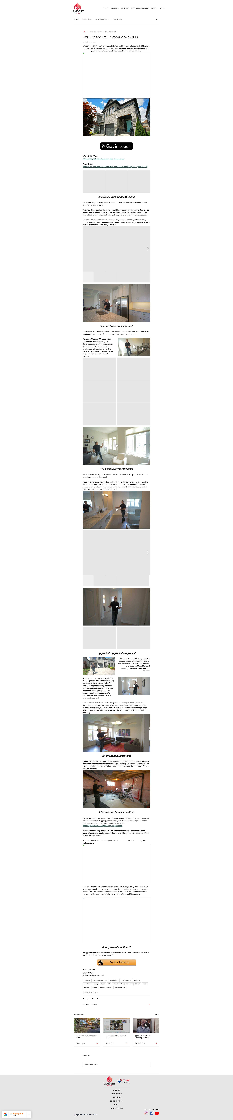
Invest (144, 984)
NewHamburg (88, 984)
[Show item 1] (88, 277)
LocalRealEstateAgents (100, 980)
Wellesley (137, 980)
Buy (97, 984)
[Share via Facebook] (84, 998)
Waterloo (86, 988)
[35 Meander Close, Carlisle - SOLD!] (116, 1025)
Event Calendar (117, 19)
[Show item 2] (99, 277)
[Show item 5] (132, 277)
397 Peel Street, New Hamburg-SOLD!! (143, 1037)
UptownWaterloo (120, 988)
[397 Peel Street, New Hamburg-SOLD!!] (146, 1025)
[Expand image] (94, 181)
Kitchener (129, 984)
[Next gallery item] (148, 249)
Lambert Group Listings (102, 19)
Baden (103, 984)
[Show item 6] (143, 277)
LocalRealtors (114, 980)
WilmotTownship (118, 984)
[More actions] (149, 32)
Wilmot (137, 984)
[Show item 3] (110, 277)
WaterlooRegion (126, 980)
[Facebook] (151, 1113)
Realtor (95, 988)
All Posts (76, 19)
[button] (157, 19)
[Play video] (116, 117)
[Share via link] (97, 998)
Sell (109, 984)
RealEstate (87, 980)
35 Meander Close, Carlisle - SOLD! (116, 1037)
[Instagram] (146, 1113)
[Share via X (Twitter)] (88, 998)
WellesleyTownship (106, 988)
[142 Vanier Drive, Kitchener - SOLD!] (87, 1025)
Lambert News (86, 19)
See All (157, 1014)
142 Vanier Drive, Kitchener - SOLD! (87, 1037)
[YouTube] (157, 1113)
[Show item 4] (121, 277)
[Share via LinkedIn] (92, 998)
